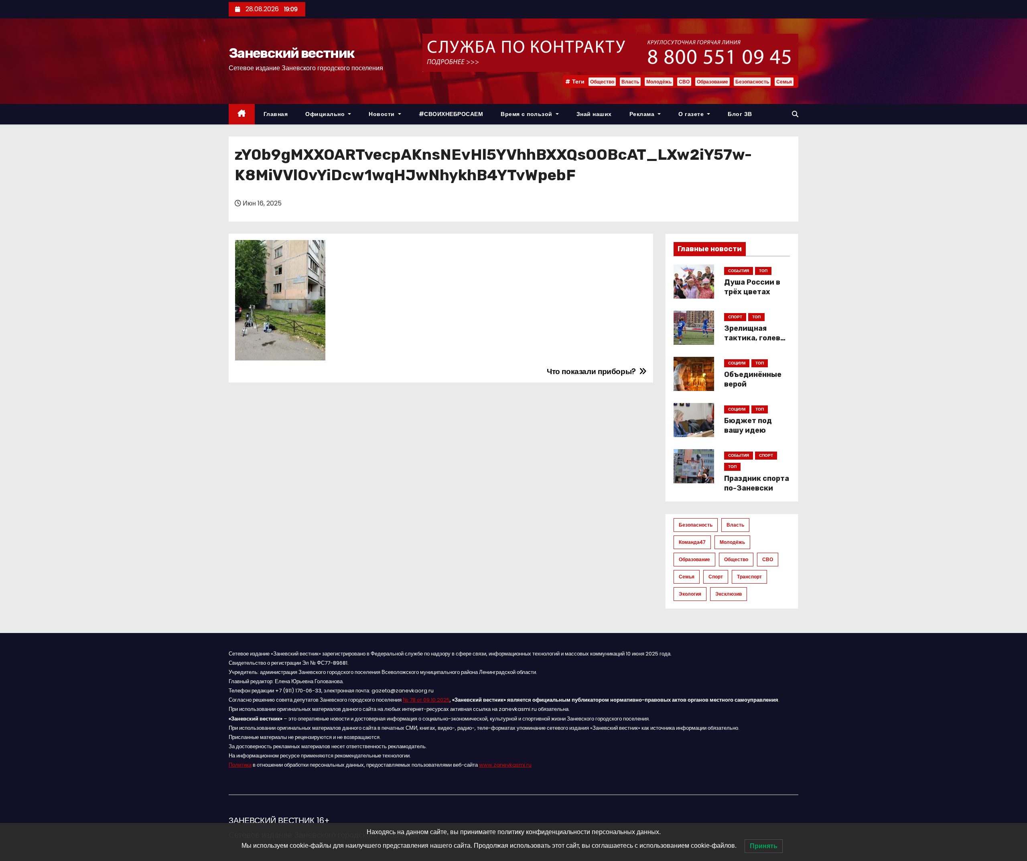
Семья (784, 81)
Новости (382, 114)
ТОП (763, 271)
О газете (692, 114)
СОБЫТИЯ (738, 271)
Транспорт (749, 576)
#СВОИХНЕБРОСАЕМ (451, 114)
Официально (326, 114)
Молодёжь (659, 81)
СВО (684, 81)
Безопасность (752, 81)
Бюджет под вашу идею (748, 425)
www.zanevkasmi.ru (505, 765)
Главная (276, 114)
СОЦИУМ (736, 363)
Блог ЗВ (740, 114)
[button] (795, 114)
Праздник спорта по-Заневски (756, 483)
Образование (712, 81)
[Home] (242, 114)
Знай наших (594, 114)
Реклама (642, 114)
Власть (630, 81)
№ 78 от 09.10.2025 (426, 700)
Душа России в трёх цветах (752, 287)
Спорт (715, 576)
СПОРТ (735, 317)
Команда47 (692, 542)
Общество (602, 81)
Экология (690, 593)
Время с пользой (527, 114)
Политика (240, 765)
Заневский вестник (291, 53)
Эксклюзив (728, 593)
